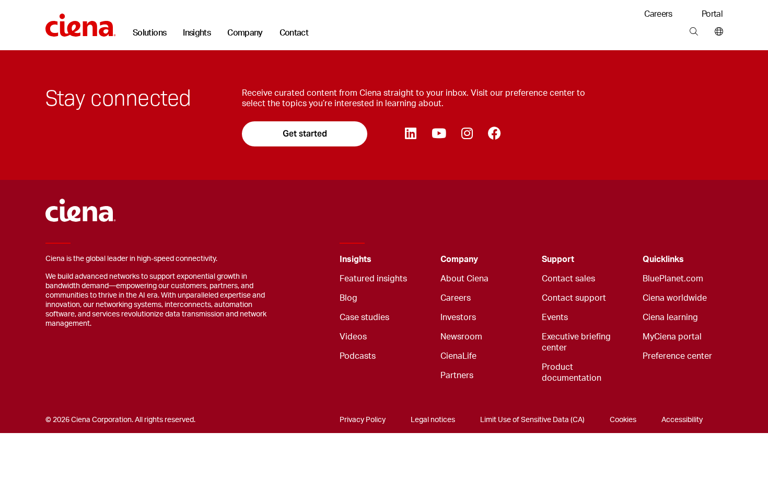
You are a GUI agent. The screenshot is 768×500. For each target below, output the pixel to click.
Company (245, 33)
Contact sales (568, 279)
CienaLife (458, 356)
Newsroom (461, 337)
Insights (197, 33)
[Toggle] (416, 259)
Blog (348, 298)
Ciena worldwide (675, 298)
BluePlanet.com (673, 279)
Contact (294, 33)
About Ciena (464, 279)
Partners (456, 375)
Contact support (574, 298)
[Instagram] (466, 134)
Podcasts (358, 356)
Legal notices (433, 420)
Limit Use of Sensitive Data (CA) (532, 420)
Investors (458, 317)
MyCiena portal (672, 337)
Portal (712, 14)
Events (555, 317)
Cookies (623, 420)
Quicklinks (663, 259)
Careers (658, 14)
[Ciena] (80, 21)
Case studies (364, 317)
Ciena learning (670, 317)
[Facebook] (494, 134)
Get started (305, 133)
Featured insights (373, 279)
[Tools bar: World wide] (717, 32)
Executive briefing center (576, 342)
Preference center (677, 356)
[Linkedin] (410, 134)
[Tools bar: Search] (693, 32)
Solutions (149, 33)
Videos (353, 337)
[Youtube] (439, 134)
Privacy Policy (363, 420)
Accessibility (682, 420)
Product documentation (571, 372)
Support (558, 259)
